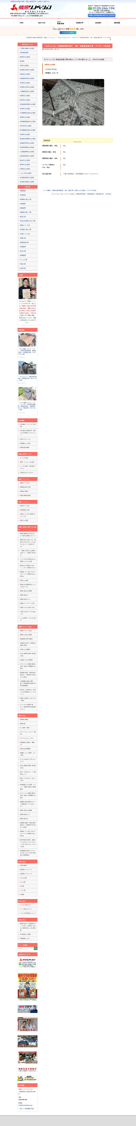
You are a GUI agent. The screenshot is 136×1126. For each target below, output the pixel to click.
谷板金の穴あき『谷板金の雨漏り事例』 (28, 644)
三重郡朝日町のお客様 (27, 91)
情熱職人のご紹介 (25, 443)
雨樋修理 (23, 255)
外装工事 (23, 268)
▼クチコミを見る (68, 32)
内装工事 (23, 264)
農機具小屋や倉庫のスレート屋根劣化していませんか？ (28, 804)
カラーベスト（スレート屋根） (28, 733)
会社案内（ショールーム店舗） (28, 425)
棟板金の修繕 (24, 491)
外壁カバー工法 (25, 234)
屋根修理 (23, 208)
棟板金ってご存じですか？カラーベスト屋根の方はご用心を (28, 574)
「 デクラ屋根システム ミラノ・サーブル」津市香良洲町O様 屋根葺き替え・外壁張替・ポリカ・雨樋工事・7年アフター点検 (27, 406)
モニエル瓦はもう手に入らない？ (28, 760)
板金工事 (23, 216)
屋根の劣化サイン (25, 599)
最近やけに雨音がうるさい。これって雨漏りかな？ (28, 566)
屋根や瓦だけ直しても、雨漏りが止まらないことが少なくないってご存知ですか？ (28, 543)
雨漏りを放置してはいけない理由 (28, 699)
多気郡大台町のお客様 (27, 87)
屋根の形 (22, 723)
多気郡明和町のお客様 (27, 147)
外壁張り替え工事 (25, 229)
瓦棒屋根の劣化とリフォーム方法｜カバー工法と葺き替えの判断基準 (28, 853)
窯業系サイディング (26, 869)
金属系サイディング (26, 873)
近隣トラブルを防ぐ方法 (27, 607)
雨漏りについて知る (26, 630)
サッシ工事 (23, 259)
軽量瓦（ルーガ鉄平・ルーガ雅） (28, 754)
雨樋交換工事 (24, 242)
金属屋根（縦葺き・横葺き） (27, 743)
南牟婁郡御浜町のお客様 (27, 121)
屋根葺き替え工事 (25, 199)
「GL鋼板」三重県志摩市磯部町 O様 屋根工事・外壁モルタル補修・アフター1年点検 (70, 190)
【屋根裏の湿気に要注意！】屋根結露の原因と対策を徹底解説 (28, 683)
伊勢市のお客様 (25, 169)
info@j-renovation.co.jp (25, 1105)
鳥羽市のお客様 (25, 100)
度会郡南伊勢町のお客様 (27, 104)
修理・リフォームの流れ (27, 462)
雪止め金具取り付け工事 (27, 221)
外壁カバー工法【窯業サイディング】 (28, 515)
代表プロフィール (25, 439)
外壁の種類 (23, 865)
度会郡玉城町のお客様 (27, 182)
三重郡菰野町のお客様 (27, 151)
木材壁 (22, 894)
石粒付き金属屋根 (25, 748)
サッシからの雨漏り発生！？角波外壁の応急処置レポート (28, 707)
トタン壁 (22, 890)
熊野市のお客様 (25, 164)
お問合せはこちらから (26, 472)
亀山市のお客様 (25, 160)
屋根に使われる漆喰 (26, 591)
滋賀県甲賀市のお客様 (27, 143)
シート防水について (26, 909)
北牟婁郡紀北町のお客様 (27, 113)
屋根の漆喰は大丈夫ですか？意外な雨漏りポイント (28, 534)
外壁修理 (23, 246)
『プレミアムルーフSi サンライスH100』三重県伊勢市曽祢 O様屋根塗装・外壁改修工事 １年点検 (80, 194)
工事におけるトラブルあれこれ (28, 613)
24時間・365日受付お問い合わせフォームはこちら (102, 15)
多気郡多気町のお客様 (27, 177)
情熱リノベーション (61, 49)
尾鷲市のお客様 (25, 95)
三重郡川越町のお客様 (27, 48)
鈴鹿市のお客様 (25, 117)
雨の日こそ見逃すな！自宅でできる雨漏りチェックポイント (28, 692)
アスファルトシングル (26, 738)
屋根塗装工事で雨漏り (26, 639)
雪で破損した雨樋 (25, 934)
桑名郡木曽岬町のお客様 (27, 138)
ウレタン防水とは (25, 905)
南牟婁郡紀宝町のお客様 (27, 130)
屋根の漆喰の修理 (25, 495)
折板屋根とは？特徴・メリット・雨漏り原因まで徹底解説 (28, 787)
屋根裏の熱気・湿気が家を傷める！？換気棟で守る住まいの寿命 (28, 675)
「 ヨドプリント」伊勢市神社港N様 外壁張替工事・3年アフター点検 (27, 378)
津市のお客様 (24, 65)
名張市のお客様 (25, 83)
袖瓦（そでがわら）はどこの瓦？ (28, 779)
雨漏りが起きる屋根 (26, 634)
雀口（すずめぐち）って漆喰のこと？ (28, 773)
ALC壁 (22, 886)
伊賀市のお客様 (25, 108)
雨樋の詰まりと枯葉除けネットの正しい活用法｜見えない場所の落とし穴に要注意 (28, 927)
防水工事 (23, 251)
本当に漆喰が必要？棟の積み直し (28, 654)
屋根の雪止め (24, 595)
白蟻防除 (23, 203)
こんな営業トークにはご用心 (28, 619)
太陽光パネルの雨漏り (26, 660)
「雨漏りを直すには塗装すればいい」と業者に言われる (28, 553)
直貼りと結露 (24, 520)
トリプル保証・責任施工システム (28, 467)
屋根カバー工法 (25, 225)
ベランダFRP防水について (28, 913)
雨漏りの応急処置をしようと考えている (28, 585)
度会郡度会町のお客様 (27, 156)
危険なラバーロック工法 (27, 603)
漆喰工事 (23, 238)
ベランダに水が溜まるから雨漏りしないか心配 (28, 560)
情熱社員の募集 (24, 447)
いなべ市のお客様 (25, 173)
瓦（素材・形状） (25, 727)
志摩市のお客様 (25, 134)
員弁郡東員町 (24, 52)
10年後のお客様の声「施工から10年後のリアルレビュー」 (28, 433)
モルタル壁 (23, 878)
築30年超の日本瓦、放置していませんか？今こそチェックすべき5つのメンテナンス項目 (28, 843)
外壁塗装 (23, 195)
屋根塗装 (23, 191)
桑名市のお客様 (25, 57)
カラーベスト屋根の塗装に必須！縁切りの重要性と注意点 (28, 666)
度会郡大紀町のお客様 (27, 70)
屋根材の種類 (24, 719)
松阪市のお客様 (25, 74)
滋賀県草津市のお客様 (27, 78)
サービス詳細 (24, 458)
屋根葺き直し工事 (25, 212)
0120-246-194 (23, 1099)
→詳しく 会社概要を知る (26, 1108)
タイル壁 (22, 882)
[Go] (35, 948)
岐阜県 (22, 61)
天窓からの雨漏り (25, 649)
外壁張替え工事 (24, 510)
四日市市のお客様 (25, 126)
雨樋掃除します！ (25, 938)
